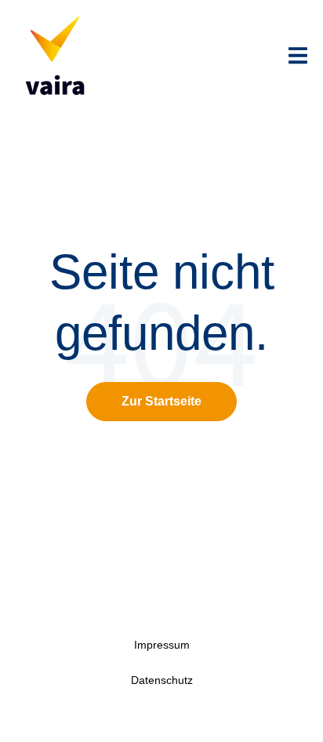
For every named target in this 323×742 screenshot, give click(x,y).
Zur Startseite (161, 401)
